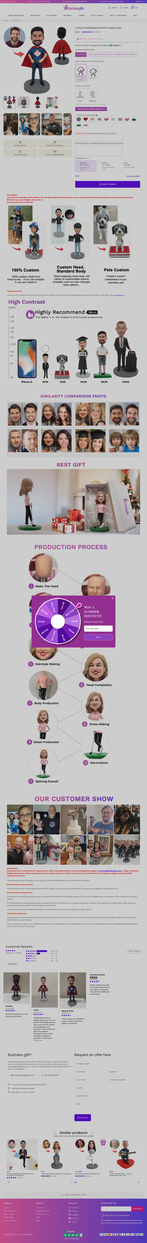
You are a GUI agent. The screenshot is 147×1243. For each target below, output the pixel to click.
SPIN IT (98, 637)
